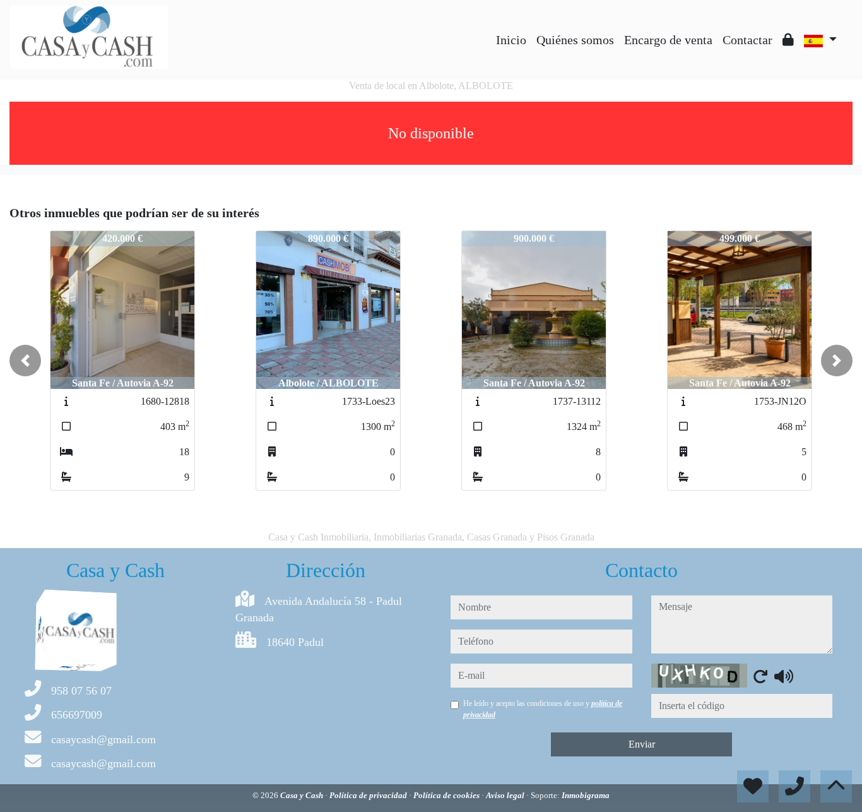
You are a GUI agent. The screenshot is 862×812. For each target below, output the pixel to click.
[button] (25, 360)
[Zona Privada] (788, 39)
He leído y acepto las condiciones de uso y (542, 709)
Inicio (511, 40)
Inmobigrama (586, 795)
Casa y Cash (302, 795)
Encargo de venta (668, 40)
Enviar (642, 744)
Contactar (747, 40)
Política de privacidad (369, 795)
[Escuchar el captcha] (784, 676)
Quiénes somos (575, 40)
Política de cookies (447, 795)
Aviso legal (506, 795)
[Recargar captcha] (760, 676)
